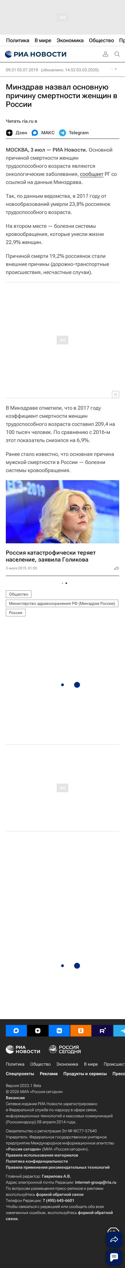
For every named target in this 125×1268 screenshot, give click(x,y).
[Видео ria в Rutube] (102, 1030)
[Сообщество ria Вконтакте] (59, 1030)
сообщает (91, 174)
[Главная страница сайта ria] (35, 54)
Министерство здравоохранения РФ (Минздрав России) (62, 603)
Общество (18, 594)
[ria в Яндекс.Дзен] (37, 1030)
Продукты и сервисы (85, 1073)
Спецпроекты (20, 1073)
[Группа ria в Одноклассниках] (80, 1030)
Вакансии (15, 1097)
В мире (91, 1064)
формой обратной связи (59, 1194)
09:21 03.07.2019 (22, 70)
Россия (15, 612)
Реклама (49, 1073)
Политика (15, 1064)
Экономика (67, 1064)
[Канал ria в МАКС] (16, 1030)
